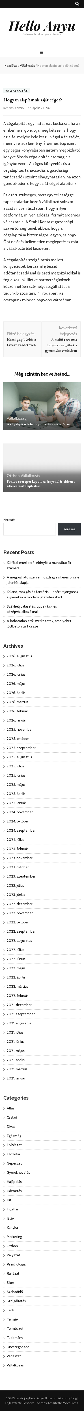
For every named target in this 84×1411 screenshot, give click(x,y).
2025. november (20, 729)
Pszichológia (16, 1264)
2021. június (15, 1041)
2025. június (16, 775)
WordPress (70, 1403)
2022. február (17, 995)
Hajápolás (14, 1182)
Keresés (9, 520)
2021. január (16, 1078)
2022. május (16, 968)
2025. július (15, 766)
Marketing (14, 1237)
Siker (10, 1282)
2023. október (18, 867)
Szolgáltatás (16, 1301)
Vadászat (14, 1356)
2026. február (17, 711)
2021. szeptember (21, 1014)
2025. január (16, 803)
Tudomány (15, 1338)
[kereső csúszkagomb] (77, 4)
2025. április (16, 794)
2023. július (15, 885)
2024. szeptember (21, 830)
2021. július (15, 1032)
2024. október (18, 821)
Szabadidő (15, 1292)
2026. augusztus (19, 656)
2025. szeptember (21, 748)
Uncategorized (18, 1347)
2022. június (16, 959)
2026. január (16, 720)
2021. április (16, 1060)
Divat (11, 1126)
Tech (10, 1310)
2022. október (18, 922)
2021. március (17, 1069)
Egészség (14, 1136)
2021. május (16, 1051)
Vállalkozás (16, 90)
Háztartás (14, 1191)
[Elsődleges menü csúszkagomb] (42, 52)
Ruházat (13, 1273)
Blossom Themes (34, 1403)
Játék (10, 1218)
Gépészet (14, 1163)
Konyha (12, 1227)
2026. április (16, 693)
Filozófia (13, 1154)
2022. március (17, 986)
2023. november (19, 858)
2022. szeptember (21, 931)
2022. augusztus (19, 940)
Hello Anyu (42, 25)
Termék (12, 1319)
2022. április (16, 977)
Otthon (13, 475)
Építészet (14, 1145)
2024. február (17, 849)
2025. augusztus (19, 757)
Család (12, 1117)
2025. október (18, 739)
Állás (10, 1108)
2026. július (15, 665)
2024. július (15, 839)
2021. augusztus (19, 1023)
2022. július (15, 950)
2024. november (20, 812)
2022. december (19, 904)
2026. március (17, 702)
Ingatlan (13, 1209)
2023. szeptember (21, 876)
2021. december (19, 1005)
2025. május (16, 784)
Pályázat (13, 1255)
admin (19, 108)
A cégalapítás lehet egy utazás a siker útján (38, 424)
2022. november (20, 913)
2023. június (16, 895)
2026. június (16, 674)
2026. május (16, 683)
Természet (15, 1328)
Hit (9, 1200)
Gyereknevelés (18, 1172)
